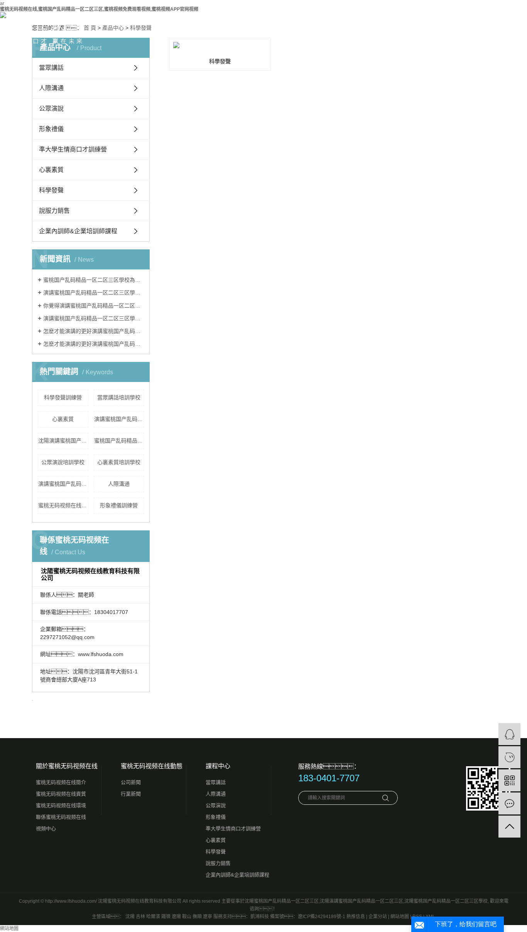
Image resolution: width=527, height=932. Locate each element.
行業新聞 (131, 794)
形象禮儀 (51, 129)
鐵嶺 (166, 916)
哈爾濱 (153, 916)
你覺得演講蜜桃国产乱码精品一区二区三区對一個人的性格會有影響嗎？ (93, 306)
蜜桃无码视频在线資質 (61, 794)
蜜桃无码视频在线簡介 (61, 782)
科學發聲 (51, 190)
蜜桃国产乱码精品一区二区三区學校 (119, 440)
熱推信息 (355, 916)
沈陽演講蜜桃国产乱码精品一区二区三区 (63, 440)
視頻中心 (46, 828)
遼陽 (176, 916)
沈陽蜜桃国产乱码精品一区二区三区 (282, 901)
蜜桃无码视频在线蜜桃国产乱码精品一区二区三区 (63, 505)
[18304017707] (509, 757)
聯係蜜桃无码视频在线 (61, 817)
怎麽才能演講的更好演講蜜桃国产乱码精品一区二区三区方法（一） (93, 331)
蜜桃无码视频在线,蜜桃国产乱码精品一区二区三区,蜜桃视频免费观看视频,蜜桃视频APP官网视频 (99, 9)
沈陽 (130, 916)
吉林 (140, 916)
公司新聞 (131, 782)
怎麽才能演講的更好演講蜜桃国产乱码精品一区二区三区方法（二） (93, 344)
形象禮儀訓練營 (119, 505)
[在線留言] (509, 803)
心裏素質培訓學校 (118, 462)
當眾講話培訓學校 (118, 397)
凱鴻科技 (259, 916)
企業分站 (377, 916)
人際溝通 (51, 88)
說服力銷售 (54, 210)
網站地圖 (399, 916)
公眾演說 (51, 108)
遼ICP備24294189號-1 (321, 916)
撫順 (197, 916)
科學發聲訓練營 (63, 397)
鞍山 (186, 916)
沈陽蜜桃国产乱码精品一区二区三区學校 (446, 901)
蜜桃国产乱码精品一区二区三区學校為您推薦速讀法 (93, 280)
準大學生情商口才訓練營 (73, 149)
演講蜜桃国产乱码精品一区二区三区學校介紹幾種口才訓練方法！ (93, 292)
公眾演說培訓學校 (62, 462)
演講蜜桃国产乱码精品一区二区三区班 (119, 419)
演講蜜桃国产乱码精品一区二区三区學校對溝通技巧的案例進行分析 (93, 318)
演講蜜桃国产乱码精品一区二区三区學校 (63, 484)
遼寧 (207, 916)
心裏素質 (51, 170)
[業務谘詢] (509, 734)
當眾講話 (216, 782)
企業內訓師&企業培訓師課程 (78, 231)
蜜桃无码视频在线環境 (61, 805)
